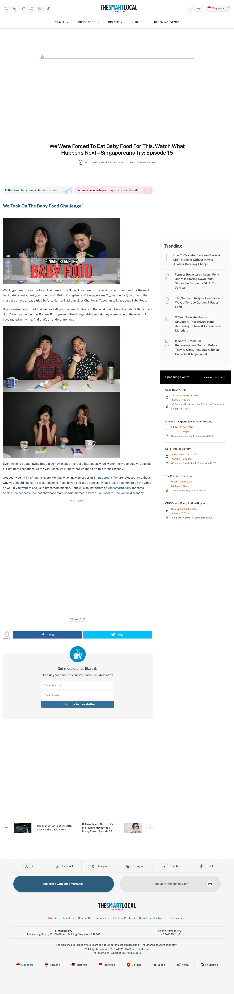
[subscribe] (210, 884)
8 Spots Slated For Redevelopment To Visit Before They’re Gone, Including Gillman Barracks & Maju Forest (197, 347)
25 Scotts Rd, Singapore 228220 (188, 490)
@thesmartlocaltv (119, 488)
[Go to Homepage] (119, 8)
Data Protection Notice (152, 918)
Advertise (52, 918)
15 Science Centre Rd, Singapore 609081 (192, 517)
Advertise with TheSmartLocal (63, 884)
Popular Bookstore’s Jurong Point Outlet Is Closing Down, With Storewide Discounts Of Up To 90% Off (197, 281)
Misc (121, 162)
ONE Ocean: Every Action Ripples (185, 503)
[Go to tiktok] (48, 8)
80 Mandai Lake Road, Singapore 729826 (192, 436)
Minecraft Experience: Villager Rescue (188, 421)
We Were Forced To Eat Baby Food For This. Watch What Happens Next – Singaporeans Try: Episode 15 (117, 149)
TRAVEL (60, 22)
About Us (68, 918)
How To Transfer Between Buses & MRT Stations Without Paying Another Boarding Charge (196, 260)
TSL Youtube (77, 619)
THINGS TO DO (86, 22)
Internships (102, 918)
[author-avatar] (81, 164)
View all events (213, 377)
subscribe (31, 482)
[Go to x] (6, 8)
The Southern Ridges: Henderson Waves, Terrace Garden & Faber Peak (197, 302)
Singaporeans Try (106, 477)
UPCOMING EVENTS (166, 22)
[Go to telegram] (23, 8)
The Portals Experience (179, 476)
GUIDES (136, 22)
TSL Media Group (131, 952)
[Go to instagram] (31, 8)
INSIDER (113, 22)
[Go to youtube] (40, 8)
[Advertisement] (78, 771)
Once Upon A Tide (175, 389)
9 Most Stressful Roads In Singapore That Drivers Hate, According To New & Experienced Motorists (198, 324)
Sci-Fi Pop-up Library (178, 448)
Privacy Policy (178, 918)
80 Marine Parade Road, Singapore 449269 (193, 463)
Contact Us (84, 918)
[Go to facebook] (14, 8)
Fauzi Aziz (91, 162)
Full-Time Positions (124, 918)
